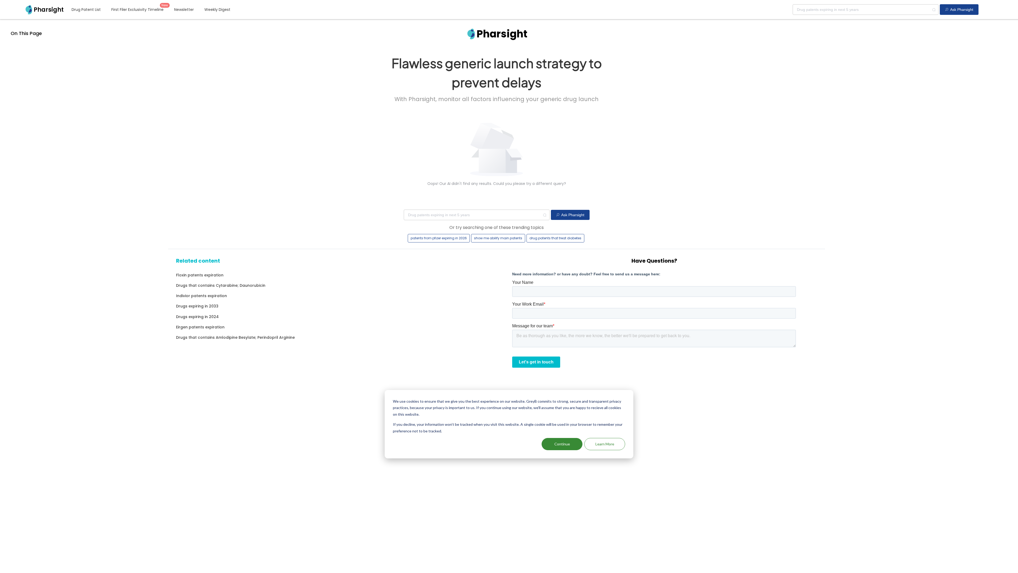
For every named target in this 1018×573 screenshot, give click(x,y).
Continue (562, 444)
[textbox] (865, 9)
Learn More (604, 444)
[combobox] (865, 9)
